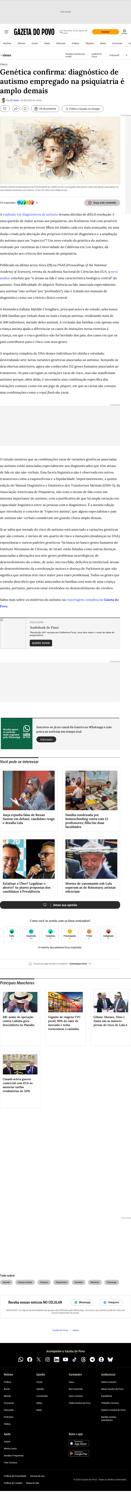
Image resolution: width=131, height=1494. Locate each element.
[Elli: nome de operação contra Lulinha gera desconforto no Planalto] (20, 1002)
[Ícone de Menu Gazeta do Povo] (6, 31)
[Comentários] (5, 108)
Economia (117, 43)
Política (75, 43)
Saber (47, 43)
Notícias (7, 43)
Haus (71, 1382)
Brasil (6, 1389)
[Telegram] (92, 1359)
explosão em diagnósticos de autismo (30, 214)
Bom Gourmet (76, 1389)
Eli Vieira (14, 100)
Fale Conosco (10, 1462)
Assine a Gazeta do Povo (113, 1410)
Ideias (103, 43)
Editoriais (61, 43)
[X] (38, 1359)
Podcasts (8, 1417)
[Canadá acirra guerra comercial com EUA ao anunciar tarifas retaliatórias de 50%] (20, 1064)
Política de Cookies (13, 1483)
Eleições (90, 43)
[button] (60, 965)
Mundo (7, 1396)
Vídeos (7, 1424)
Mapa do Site (32, 1483)
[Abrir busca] (61, 32)
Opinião (40, 1389)
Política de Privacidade (15, 1476)
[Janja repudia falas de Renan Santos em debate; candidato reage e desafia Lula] (29, 790)
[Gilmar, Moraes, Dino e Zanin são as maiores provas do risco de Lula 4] (110, 1002)
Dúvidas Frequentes (13, 1455)
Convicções (42, 1396)
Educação (9, 1410)
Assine (7, 1441)
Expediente (106, 1396)
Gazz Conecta (76, 1396)
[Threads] (83, 1359)
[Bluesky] (110, 1359)
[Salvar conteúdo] (25, 108)
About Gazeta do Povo (112, 1389)
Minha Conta (10, 1448)
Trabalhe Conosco (110, 1403)
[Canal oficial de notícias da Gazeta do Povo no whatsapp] (20, 1359)
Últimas (21, 43)
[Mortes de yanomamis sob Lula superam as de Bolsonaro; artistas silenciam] (91, 859)
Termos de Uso (37, 1476)
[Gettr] (101, 1359)
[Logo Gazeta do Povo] (34, 32)
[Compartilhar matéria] (15, 108)
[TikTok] (74, 1359)
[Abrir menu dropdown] (126, 55)
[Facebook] (29, 1359)
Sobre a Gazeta (108, 1382)
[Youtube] (65, 1359)
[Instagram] (47, 1359)
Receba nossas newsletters (108, 1419)
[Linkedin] (56, 1359)
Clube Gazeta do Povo (80, 1403)
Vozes (35, 43)
